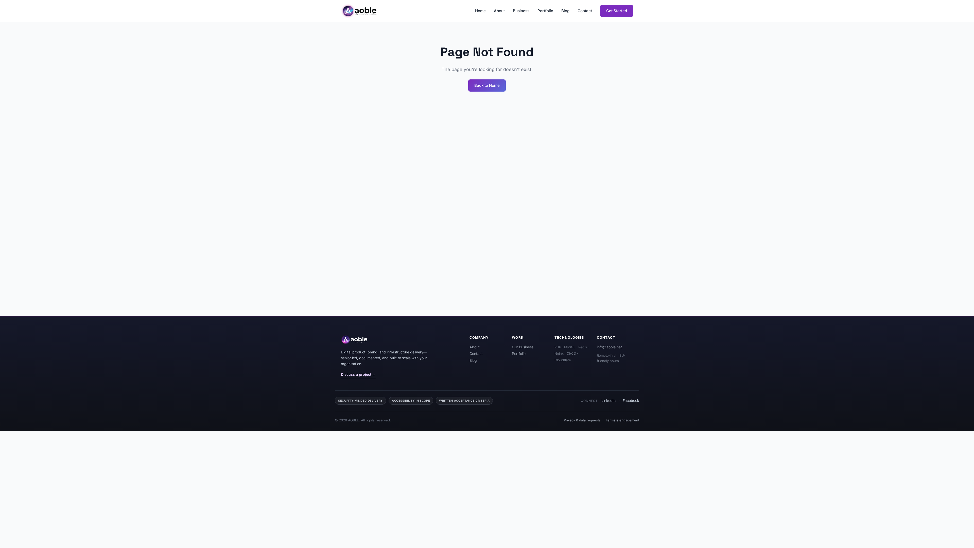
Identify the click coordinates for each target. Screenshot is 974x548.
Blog (565, 10)
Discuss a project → (358, 374)
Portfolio (545, 10)
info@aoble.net (609, 347)
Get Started (616, 10)
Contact (585, 10)
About (499, 10)
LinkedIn (608, 400)
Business (521, 10)
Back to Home (487, 85)
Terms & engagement (622, 420)
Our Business (522, 347)
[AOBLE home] (359, 11)
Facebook (631, 400)
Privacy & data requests (582, 420)
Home (480, 10)
